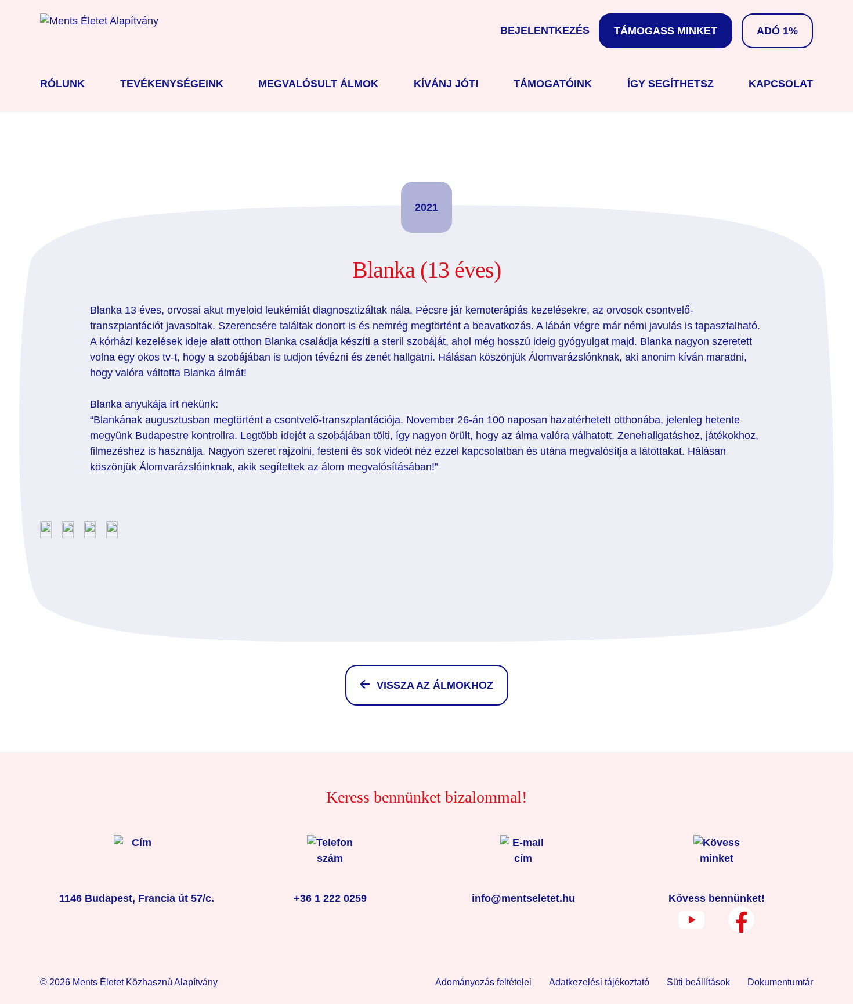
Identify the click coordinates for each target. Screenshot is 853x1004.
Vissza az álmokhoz (435, 685)
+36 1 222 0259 (330, 898)
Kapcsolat (781, 83)
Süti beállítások (698, 982)
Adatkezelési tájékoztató (599, 982)
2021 (426, 207)
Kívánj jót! (446, 83)
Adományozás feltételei (483, 982)
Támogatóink (553, 83)
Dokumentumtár (780, 982)
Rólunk (62, 83)
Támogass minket (665, 31)
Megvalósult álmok (318, 83)
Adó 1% (777, 31)
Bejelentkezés (545, 30)
